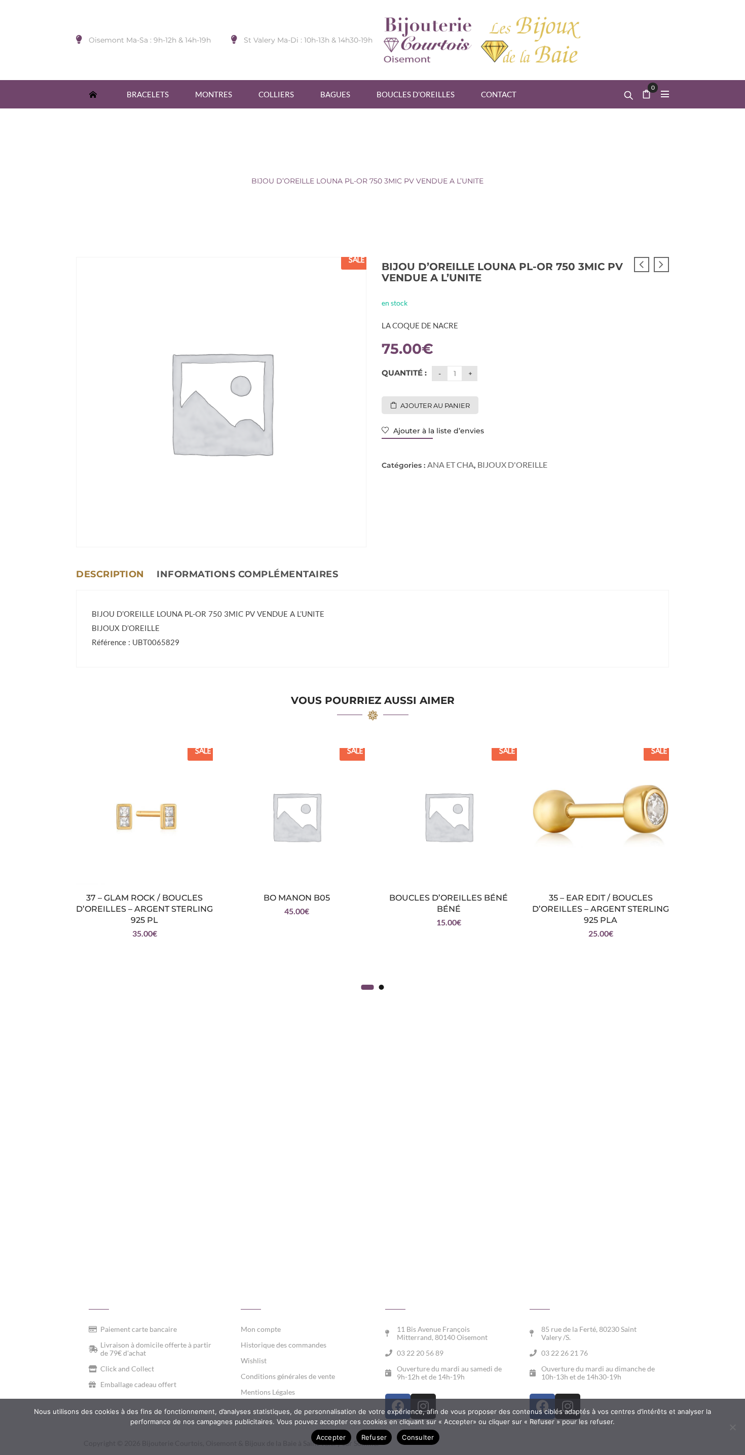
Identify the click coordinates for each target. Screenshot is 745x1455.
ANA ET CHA (217, 180)
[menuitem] (92, 94)
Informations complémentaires (247, 574)
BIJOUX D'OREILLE (148, 180)
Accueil (89, 180)
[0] (647, 95)
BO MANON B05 (297, 898)
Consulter (418, 1437)
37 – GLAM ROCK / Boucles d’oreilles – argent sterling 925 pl (144, 909)
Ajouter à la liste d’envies (437, 430)
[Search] (628, 92)
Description (110, 574)
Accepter (331, 1437)
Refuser (374, 1437)
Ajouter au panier (435, 405)
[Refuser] (732, 1427)
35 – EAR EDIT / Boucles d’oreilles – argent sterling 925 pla (600, 909)
